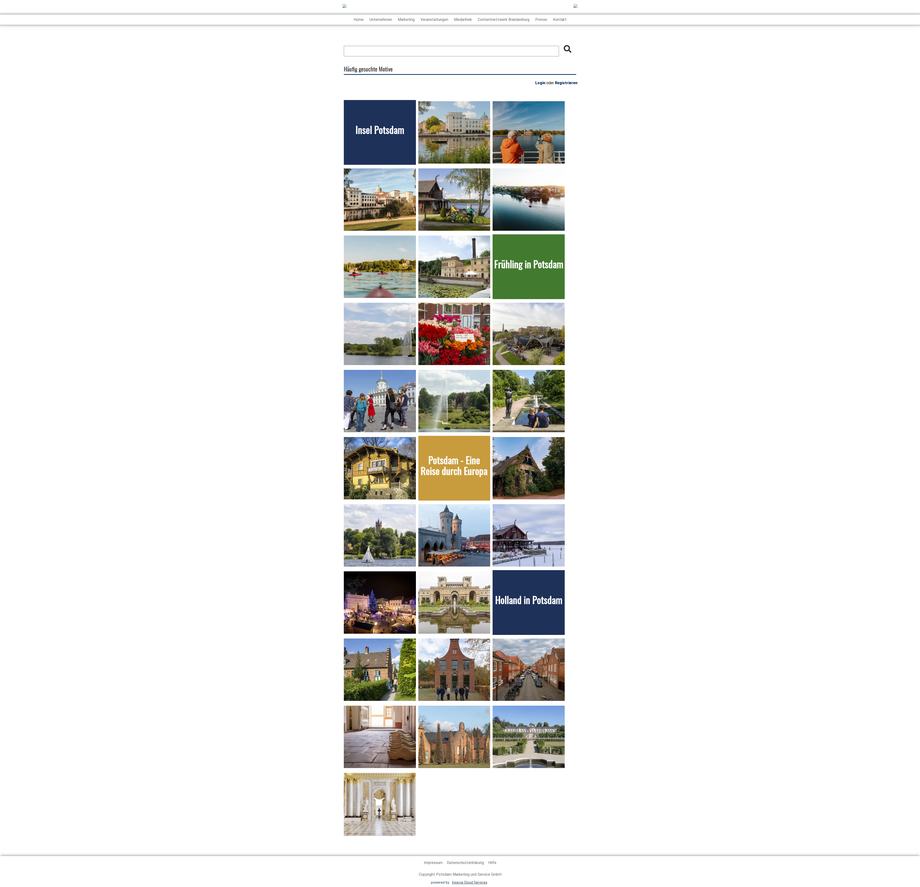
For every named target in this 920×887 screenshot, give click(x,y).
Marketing (406, 19)
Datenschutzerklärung (466, 862)
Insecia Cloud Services (469, 883)
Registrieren (566, 83)
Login (540, 83)
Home (359, 19)
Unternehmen (380, 19)
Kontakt (560, 19)
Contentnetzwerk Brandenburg (503, 19)
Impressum (433, 862)
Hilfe (492, 862)
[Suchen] (567, 49)
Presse (541, 19)
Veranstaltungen (434, 19)
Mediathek (463, 19)
